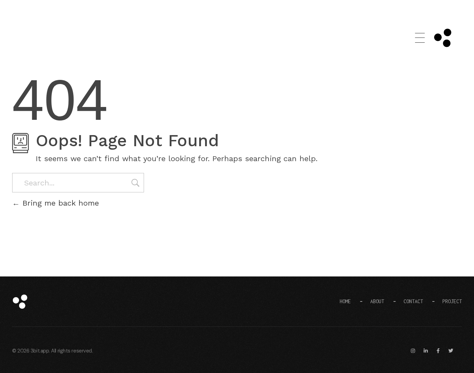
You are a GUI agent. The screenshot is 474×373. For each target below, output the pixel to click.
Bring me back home (59, 203)
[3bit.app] (38, 301)
